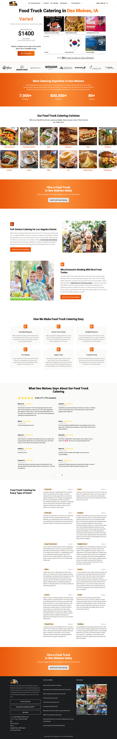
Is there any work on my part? (50, 698)
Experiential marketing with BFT (25, 707)
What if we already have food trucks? (52, 714)
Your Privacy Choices (15, 730)
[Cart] (106, 3)
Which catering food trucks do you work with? (54, 693)
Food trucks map (25, 701)
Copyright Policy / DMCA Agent (18, 728)
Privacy (12, 725)
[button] (65, 475)
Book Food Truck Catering (20, 249)
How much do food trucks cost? (51, 702)
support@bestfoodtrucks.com (21, 716)
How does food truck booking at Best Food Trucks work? (57, 689)
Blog (11, 721)
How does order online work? (50, 706)
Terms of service (14, 723)
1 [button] (51, 475)
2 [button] (54, 475)
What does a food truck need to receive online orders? (56, 710)
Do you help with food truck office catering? (54, 725)
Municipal (25, 712)
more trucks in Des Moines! (78, 57)
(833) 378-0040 (23, 719)
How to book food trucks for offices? (52, 685)
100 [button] (62, 475)
